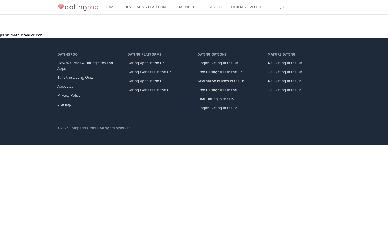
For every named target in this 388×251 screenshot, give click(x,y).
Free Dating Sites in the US (220, 89)
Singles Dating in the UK (218, 62)
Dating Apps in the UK (146, 62)
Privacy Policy (68, 95)
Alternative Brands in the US (221, 80)
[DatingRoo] (77, 7)
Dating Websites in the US (150, 89)
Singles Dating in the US (218, 107)
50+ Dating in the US (285, 89)
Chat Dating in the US (216, 98)
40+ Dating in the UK (285, 62)
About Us (65, 86)
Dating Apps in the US (146, 80)
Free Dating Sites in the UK (220, 71)
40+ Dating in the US (285, 80)
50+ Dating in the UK (285, 71)
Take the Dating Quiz (75, 77)
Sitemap (64, 104)
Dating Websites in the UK (150, 71)
